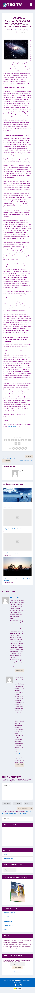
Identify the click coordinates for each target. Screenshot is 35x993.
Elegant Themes (16, 980)
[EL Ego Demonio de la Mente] (17, 517)
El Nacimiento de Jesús (10, 553)
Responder (19, 671)
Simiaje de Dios (7, 925)
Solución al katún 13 (13, 426)
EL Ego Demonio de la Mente (12, 529)
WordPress (17, 982)
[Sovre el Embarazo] (17, 495)
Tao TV (17, 30)
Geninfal (6, 917)
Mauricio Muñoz (16, 598)
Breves (5, 854)
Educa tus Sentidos (9, 913)
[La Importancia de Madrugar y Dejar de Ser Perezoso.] (17, 566)
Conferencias (12, 32)
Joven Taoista (7, 921)
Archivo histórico (8, 858)
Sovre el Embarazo (9, 505)
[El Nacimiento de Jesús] (17, 541)
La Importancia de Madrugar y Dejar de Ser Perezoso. (17, 579)
